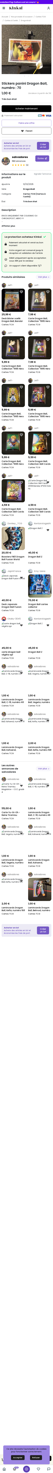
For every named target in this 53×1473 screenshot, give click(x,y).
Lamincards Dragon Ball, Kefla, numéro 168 (39, 748)
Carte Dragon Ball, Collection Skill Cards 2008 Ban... (39, 463)
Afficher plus (8, 226)
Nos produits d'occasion (22, 16)
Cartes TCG (41, 16)
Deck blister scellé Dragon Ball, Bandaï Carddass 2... (12, 320)
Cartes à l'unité (11, 20)
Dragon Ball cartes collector (38, 605)
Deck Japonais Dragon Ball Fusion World (11, 606)
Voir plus (43, 277)
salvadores (20, 157)
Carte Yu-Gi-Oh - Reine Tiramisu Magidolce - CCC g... (12, 814)
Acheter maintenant (26, 108)
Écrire (41, 158)
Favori (28, 130)
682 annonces (19, 161)
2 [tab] (28, 76)
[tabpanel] (26, 49)
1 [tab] (24, 76)
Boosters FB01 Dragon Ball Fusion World (13, 558)
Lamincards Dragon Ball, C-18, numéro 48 (13, 701)
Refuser (36, 1457)
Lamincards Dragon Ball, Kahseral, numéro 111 (12, 749)
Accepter (17, 1457)
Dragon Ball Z (35, 556)
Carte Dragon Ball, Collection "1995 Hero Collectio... (39, 320)
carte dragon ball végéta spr (11, 653)
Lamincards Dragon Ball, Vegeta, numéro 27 (39, 701)
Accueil (5, 16)
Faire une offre (26, 123)
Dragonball (26, 20)
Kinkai (16, 8)
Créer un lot (43, 146)
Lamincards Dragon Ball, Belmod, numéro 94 (39, 909)
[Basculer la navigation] (4, 8)
